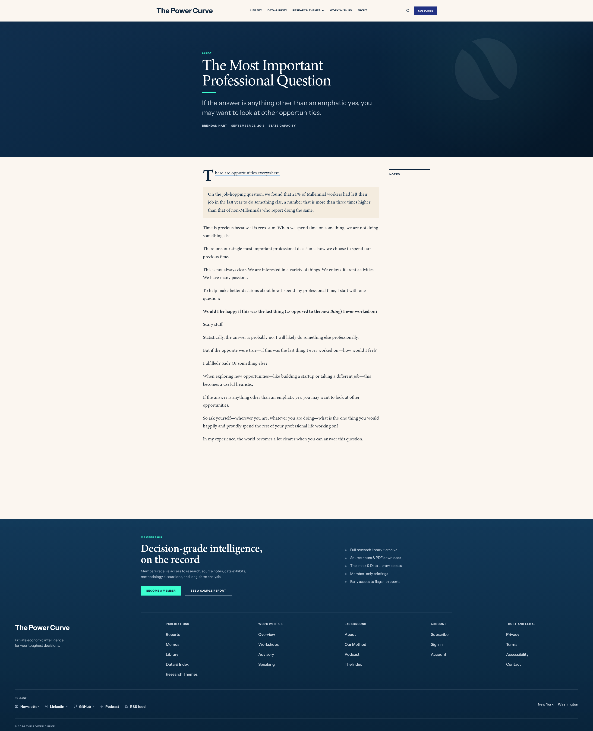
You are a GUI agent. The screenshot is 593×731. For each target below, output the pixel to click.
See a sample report (208, 590)
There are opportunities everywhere (247, 173)
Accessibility (517, 654)
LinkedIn (57, 706)
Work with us (341, 10)
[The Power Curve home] (184, 11)
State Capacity (282, 125)
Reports (173, 634)
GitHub (85, 706)
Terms (511, 644)
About (362, 10)
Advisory (266, 654)
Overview (266, 634)
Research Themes (307, 10)
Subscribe (425, 10)
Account (438, 654)
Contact (513, 664)
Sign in (437, 644)
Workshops (268, 644)
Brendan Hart (214, 125)
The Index (353, 664)
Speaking (266, 664)
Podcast (352, 654)
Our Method (355, 644)
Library (256, 10)
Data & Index (277, 10)
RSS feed (137, 706)
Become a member (161, 590)
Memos (172, 644)
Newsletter (29, 706)
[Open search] (408, 10)
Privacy (512, 634)
